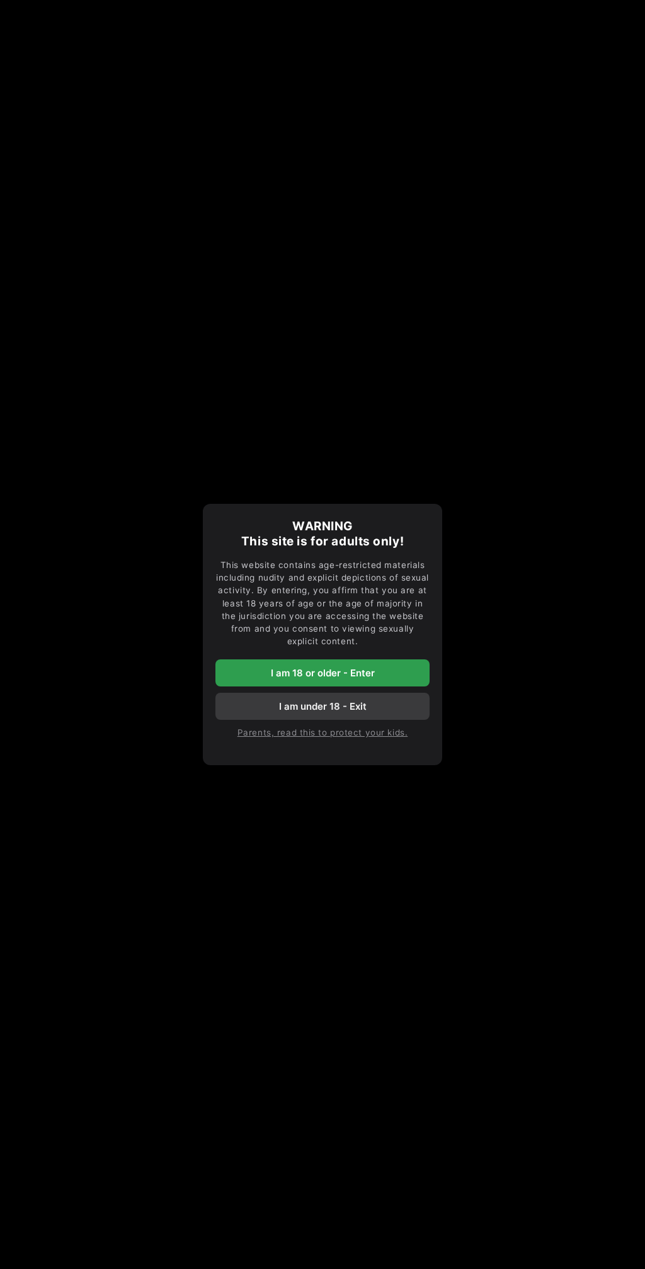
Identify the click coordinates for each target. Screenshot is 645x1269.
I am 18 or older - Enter (323, 673)
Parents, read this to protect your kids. (322, 732)
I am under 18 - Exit (323, 706)
